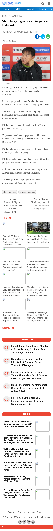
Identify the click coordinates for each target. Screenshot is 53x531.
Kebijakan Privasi (35, 512)
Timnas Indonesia (27, 192)
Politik (17, 9)
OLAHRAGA (17, 16)
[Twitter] (24, 521)
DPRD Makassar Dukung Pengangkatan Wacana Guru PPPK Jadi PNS (16, 478)
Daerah (42, 9)
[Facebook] (20, 521)
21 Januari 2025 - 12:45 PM (26, 32)
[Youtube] (29, 521)
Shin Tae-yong (9, 192)
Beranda (12, 512)
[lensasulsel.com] (11, 4)
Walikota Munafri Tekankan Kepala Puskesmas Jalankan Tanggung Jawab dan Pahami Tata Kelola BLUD (17, 452)
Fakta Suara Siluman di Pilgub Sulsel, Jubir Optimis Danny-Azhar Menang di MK (13, 205)
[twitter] (42, 37)
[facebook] (37, 36)
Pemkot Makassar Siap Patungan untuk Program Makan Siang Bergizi (40, 203)
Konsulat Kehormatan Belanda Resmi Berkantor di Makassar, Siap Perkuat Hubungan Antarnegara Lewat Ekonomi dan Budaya (18, 439)
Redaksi (12, 41)
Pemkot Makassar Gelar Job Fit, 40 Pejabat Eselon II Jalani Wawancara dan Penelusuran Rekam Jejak (18, 493)
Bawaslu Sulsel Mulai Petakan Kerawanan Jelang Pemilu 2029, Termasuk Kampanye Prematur (18, 424)
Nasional (30, 9)
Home (6, 9)
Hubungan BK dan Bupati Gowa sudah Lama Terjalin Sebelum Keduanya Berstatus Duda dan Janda (17, 466)
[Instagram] (33, 521)
